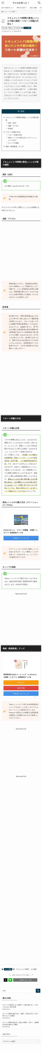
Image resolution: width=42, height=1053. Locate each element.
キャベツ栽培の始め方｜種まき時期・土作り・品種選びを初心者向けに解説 (20, 1025)
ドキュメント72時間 (22, 969)
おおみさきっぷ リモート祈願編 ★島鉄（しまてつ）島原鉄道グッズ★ (21, 531)
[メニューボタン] (3, 3)
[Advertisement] (21, 616)
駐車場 (10, 128)
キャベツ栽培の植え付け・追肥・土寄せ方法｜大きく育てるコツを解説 (20, 1016)
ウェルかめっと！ (21, 3)
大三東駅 (34, 969)
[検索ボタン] (39, 3)
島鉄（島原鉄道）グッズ (15, 146)
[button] (5, 980)
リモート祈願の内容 (15, 135)
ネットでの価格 (13, 143)
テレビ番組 (27, 28)
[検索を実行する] (38, 991)
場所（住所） (12, 123)
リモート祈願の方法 (13, 132)
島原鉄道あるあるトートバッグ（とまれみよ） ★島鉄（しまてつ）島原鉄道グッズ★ (21, 675)
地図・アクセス (13, 126)
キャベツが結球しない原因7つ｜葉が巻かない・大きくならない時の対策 (20, 1007)
